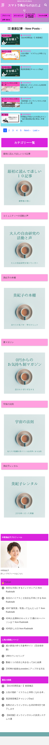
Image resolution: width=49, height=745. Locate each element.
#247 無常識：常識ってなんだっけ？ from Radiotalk (25, 610)
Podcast (7, 582)
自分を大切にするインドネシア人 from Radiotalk (24, 590)
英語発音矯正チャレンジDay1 (32, 69)
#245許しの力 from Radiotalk (19, 628)
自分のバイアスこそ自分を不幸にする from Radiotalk (26, 600)
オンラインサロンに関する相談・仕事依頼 (30, 16)
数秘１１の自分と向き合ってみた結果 (23, 662)
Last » (36, 130)
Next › (27, 130)
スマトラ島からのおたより (24, 8)
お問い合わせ (6, 19)
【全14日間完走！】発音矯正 (32, 38)
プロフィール (6, 15)
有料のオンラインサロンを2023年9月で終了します (33, 86)
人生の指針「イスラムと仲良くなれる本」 (33, 55)
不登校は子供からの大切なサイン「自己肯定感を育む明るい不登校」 (33, 119)
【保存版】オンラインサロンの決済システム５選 (33, 102)
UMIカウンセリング (15, 656)
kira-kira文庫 (43, 15)
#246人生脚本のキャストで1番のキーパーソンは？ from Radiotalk (25, 620)
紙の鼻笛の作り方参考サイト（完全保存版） (25, 648)
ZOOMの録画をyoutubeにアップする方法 (25, 669)
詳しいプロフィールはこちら (12, 574)
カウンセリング (18, 15)
